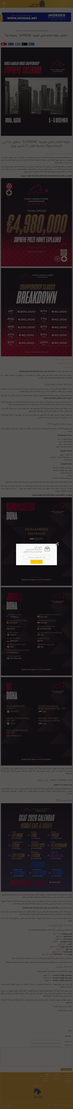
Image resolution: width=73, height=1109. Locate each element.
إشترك (36, 562)
